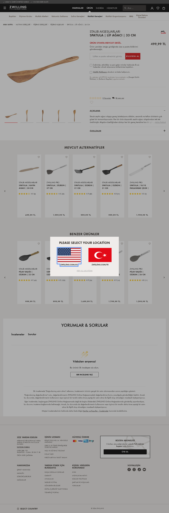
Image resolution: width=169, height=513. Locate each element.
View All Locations (84, 271)
